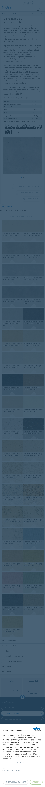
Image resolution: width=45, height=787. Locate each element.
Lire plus (20, 762)
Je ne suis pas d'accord (15, 782)
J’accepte (36, 782)
